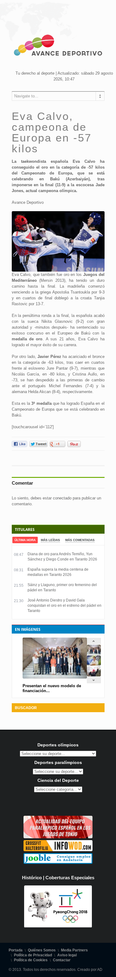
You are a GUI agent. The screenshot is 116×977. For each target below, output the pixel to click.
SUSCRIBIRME (85, 959)
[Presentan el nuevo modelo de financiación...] (94, 653)
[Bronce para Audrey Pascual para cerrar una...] (94, 675)
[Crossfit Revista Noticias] (58, 850)
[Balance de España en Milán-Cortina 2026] (94, 664)
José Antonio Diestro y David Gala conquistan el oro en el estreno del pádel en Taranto (64, 605)
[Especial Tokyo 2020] (58, 837)
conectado (62, 498)
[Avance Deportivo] (58, 46)
